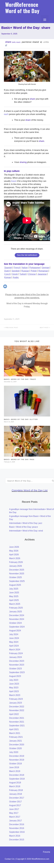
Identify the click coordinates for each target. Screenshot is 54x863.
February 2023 (16, 699)
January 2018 (15, 794)
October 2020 (15, 748)
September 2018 (17, 779)
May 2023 (13, 687)
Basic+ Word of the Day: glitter (21, 419)
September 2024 (17, 627)
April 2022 (14, 714)
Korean (7, 277)
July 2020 (13, 752)
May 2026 (13, 551)
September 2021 (17, 725)
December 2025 (16, 570)
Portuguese (34, 267)
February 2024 (16, 653)
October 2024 (15, 623)
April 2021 (14, 729)
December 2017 (16, 798)
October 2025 (15, 577)
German (45, 267)
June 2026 (14, 547)
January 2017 (15, 820)
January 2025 (15, 611)
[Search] (53, 480)
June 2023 (14, 684)
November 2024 (16, 619)
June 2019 (14, 767)
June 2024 (14, 638)
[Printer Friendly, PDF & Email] (5, 287)
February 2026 (16, 562)
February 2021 (16, 737)
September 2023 (17, 672)
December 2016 (16, 824)
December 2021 (16, 718)
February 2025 (16, 608)
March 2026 (14, 558)
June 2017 (14, 809)
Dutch (7, 271)
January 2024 (15, 657)
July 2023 (13, 680)
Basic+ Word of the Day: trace (20, 379)
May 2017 (13, 813)
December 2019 (16, 756)
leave (13, 181)
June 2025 (14, 592)
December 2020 (16, 744)
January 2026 (15, 566)
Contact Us (9, 859)
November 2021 (16, 722)
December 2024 (16, 615)
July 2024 (13, 634)
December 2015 (16, 839)
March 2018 (14, 786)
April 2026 (14, 554)
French (17, 267)
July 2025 (13, 589)
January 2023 (15, 703)
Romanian (43, 271)
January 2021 (15, 741)
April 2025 (14, 600)
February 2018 (16, 790)
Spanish (8, 267)
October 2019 (15, 763)
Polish (34, 271)
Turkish (22, 274)
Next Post (44, 327)
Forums (46, 852)
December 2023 (16, 661)
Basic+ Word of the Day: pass (19, 459)
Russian (25, 271)
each (6, 114)
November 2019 (16, 760)
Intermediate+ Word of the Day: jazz (25, 523)
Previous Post (11, 327)
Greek (15, 274)
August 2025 (15, 585)
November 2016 (16, 828)
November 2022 (16, 710)
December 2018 (16, 775)
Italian (25, 267)
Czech (7, 274)
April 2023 (14, 691)
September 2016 (17, 832)
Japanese (42, 274)
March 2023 (14, 695)
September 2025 (17, 581)
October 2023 (15, 668)
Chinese (32, 274)
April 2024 (14, 646)
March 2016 (14, 836)
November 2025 (16, 573)
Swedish (16, 271)
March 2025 (14, 604)
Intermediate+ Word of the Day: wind (26, 531)
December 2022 (16, 706)
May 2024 (13, 642)
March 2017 (14, 817)
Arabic (16, 277)
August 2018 (15, 782)
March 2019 (14, 771)
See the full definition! (27, 255)
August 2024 (15, 630)
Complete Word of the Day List (30, 490)
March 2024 (14, 649)
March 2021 (14, 733)
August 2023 (15, 676)
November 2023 (16, 665)
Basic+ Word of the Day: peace (23, 527)
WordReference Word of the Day (22, 8)
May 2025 (13, 596)
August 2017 (15, 805)
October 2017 (15, 801)
